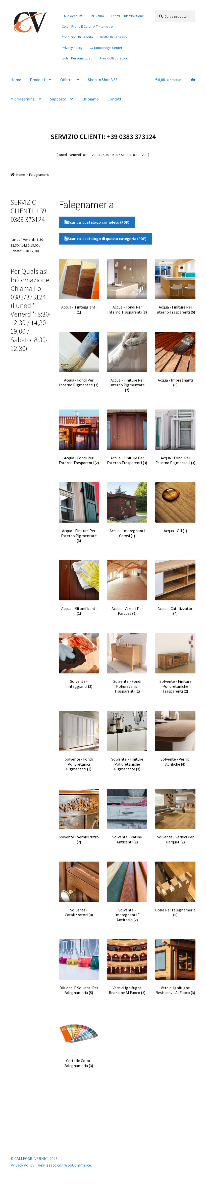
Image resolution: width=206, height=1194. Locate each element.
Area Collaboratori (113, 58)
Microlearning (23, 98)
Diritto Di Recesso (113, 37)
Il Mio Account (72, 16)
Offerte (66, 79)
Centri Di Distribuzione (127, 16)
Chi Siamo (96, 16)
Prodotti (37, 79)
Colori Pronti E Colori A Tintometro (87, 26)
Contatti (115, 98)
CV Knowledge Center (106, 47)
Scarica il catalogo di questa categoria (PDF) (107, 238)
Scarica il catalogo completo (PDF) (98, 222)
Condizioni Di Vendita (77, 37)
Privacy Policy (72, 47)
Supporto (58, 98)
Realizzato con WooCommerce (64, 1165)
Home (16, 79)
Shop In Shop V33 (102, 79)
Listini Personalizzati (77, 58)
